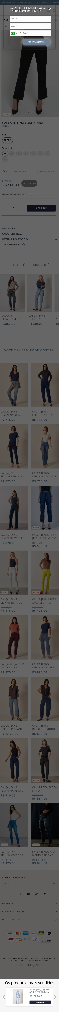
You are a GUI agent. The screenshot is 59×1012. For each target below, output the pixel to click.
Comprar (40, 1002)
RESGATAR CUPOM (36, 42)
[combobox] (14, 33)
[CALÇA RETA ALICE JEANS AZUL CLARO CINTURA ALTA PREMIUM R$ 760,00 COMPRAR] (17, 1003)
